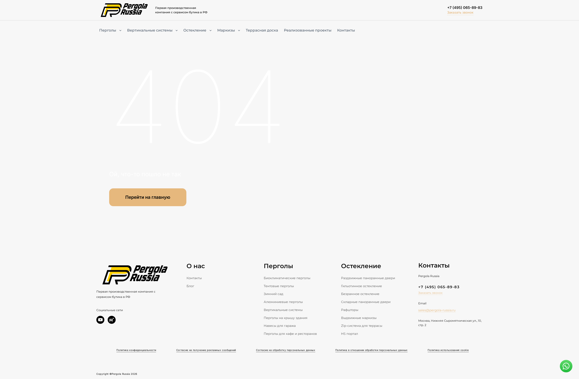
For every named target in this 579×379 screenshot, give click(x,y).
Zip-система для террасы (361, 326)
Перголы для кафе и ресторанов (290, 334)
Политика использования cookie (448, 350)
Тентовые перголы (279, 286)
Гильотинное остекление (361, 286)
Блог (190, 286)
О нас (196, 266)
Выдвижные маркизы (359, 318)
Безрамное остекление (360, 294)
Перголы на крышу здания (285, 318)
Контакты (346, 30)
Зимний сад (273, 294)
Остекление (194, 30)
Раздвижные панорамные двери (368, 278)
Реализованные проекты (307, 30)
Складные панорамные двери (366, 302)
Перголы (107, 30)
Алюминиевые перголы (283, 302)
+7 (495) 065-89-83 (464, 7)
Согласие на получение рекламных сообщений (206, 350)
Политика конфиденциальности (136, 350)
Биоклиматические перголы (287, 278)
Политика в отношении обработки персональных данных (371, 350)
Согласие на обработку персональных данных (285, 350)
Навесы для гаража (280, 326)
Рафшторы (349, 310)
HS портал (349, 334)
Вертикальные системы (149, 30)
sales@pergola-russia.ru (437, 310)
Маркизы (226, 30)
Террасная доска (262, 30)
